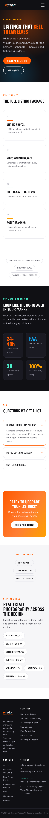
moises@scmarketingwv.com (33, 781)
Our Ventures (9, 796)
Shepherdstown (33, 790)
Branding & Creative (29, 739)
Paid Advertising (27, 731)
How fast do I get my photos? (21, 425)
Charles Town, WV (14, 643)
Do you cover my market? (19, 452)
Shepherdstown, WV (15, 651)
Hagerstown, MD (34, 668)
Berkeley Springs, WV (15, 676)
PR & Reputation (27, 735)
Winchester (25, 793)
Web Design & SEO (29, 722)
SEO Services (26, 727)
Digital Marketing (24, 578)
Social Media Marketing (30, 718)
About (6, 765)
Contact (6, 800)
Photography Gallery (9, 786)
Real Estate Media (8, 779)
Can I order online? (16, 464)
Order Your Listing (17, 60)
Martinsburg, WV (14, 635)
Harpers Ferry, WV (14, 659)
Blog (5, 791)
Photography (24, 562)
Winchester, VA (13, 668)
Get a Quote (13, 70)
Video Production (24, 570)
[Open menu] (43, 5)
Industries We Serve (7, 771)
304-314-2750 (27, 778)
